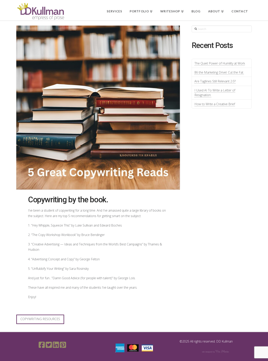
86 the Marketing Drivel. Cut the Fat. (219, 72)
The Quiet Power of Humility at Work (219, 63)
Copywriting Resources (40, 319)
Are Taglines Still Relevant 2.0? (215, 81)
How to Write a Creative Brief (214, 104)
